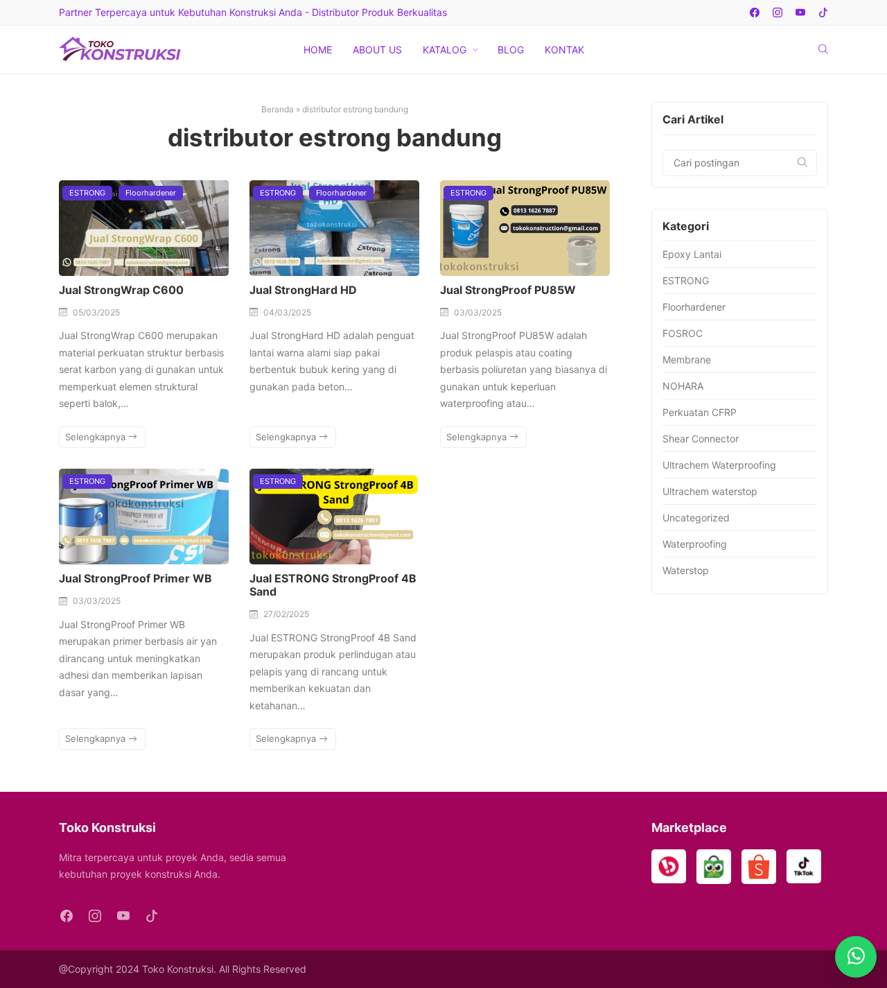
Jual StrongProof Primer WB (135, 578)
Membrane (686, 359)
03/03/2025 (478, 312)
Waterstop (685, 570)
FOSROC (682, 333)
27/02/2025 (286, 614)
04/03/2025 (287, 312)
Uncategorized (696, 517)
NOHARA (682, 386)
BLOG (511, 49)
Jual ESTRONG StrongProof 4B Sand (332, 584)
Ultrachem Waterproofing (719, 465)
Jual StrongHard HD (303, 290)
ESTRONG (87, 193)
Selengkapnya (96, 436)
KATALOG (444, 49)
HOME (318, 49)
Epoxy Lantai (691, 254)
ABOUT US (377, 49)
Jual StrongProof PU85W (508, 290)
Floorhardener (150, 193)
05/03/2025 (96, 312)
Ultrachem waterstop (709, 491)
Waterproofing (694, 544)
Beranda (277, 109)
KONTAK (564, 49)
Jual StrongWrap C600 (121, 290)
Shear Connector (700, 438)
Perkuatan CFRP (699, 412)
